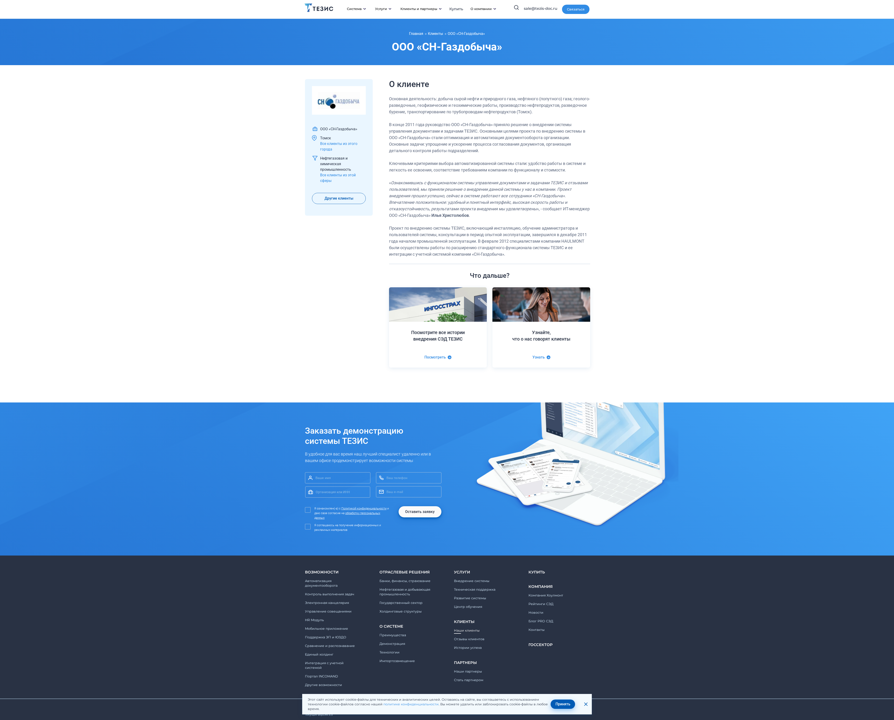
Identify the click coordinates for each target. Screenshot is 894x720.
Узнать (538, 357)
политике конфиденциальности (411, 704)
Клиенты (435, 33)
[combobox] (337, 492)
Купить (456, 9)
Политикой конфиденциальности (363, 508)
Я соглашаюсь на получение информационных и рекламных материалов (347, 527)
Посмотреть (435, 357)
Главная (416, 33)
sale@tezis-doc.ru (540, 8)
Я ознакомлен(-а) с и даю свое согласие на (351, 513)
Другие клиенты (339, 198)
